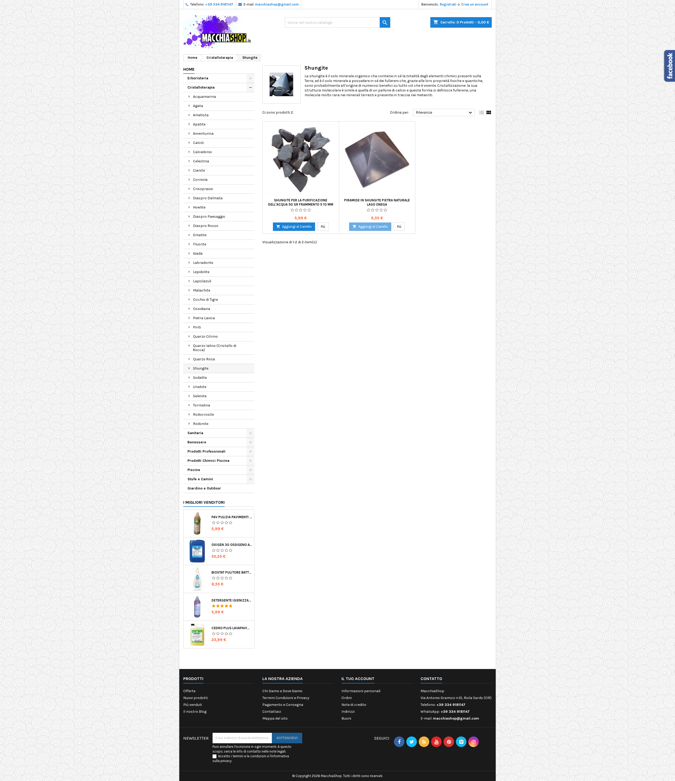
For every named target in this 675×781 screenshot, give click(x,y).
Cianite (199, 170)
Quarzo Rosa (204, 359)
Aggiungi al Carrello (294, 227)
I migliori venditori (204, 502)
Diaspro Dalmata (208, 198)
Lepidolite (201, 272)
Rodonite (200, 423)
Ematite (199, 235)
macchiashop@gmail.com (277, 4)
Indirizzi (348, 711)
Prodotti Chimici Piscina (208, 460)
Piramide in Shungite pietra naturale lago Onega (377, 202)
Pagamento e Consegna (282, 704)
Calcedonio (202, 152)
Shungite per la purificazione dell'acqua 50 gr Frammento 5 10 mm (300, 202)
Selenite (199, 396)
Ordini (346, 698)
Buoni (346, 718)
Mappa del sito (275, 718)
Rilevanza (445, 113)
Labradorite (203, 262)
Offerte (189, 691)
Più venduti (192, 704)
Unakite (199, 387)
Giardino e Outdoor (204, 488)
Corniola (200, 179)
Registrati (448, 4)
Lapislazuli (202, 281)
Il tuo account (357, 678)
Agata (198, 106)
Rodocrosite (203, 414)
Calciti (198, 142)
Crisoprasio (203, 189)
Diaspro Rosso (205, 226)
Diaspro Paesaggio (209, 216)
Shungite (200, 368)
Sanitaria (195, 433)
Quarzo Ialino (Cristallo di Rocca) (214, 347)
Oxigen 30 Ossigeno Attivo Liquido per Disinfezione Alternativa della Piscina (231, 545)
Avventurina (203, 133)
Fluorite (199, 244)
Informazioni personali (360, 691)
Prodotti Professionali (206, 451)
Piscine (193, 470)
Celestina (201, 161)
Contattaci (271, 711)
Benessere (196, 442)
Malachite (201, 290)
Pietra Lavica (204, 318)
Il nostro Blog (194, 711)
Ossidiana (201, 309)
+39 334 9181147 (219, 4)
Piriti (197, 327)
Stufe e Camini (200, 479)
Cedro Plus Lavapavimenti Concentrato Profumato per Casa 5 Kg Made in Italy (231, 628)
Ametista (201, 115)
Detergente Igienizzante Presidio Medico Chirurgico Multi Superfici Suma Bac (231, 600)
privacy (226, 761)
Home (189, 69)
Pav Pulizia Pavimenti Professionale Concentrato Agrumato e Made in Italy (231, 517)
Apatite (199, 124)
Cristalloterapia (201, 87)
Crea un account (474, 4)
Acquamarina (204, 96)
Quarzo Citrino (205, 336)
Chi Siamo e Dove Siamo (282, 691)
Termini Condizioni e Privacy (285, 698)
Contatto (431, 678)
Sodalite (200, 377)
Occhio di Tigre (205, 299)
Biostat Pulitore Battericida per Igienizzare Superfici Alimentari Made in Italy (231, 572)
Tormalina (201, 405)
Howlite (199, 207)
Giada (197, 253)
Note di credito (353, 704)
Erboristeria (197, 78)
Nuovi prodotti (195, 698)
